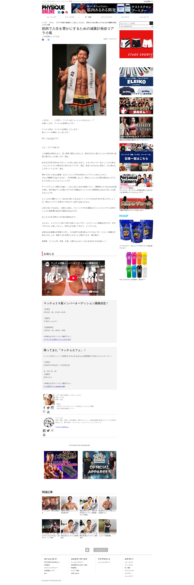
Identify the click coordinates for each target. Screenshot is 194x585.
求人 (45, 573)
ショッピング (144, 17)
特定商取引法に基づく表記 (79, 565)
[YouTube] (48, 411)
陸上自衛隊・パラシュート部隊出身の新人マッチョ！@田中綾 (88, 536)
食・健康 (88, 17)
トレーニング (51, 17)
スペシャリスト (106, 17)
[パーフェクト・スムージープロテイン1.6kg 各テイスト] (136, 231)
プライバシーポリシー (51, 568)
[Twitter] (48, 407)
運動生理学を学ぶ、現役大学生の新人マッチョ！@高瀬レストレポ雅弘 (88, 513)
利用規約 (73, 568)
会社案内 (47, 565)
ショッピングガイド (77, 562)
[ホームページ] (44, 430)
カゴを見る (147, 1)
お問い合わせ (75, 573)
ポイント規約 (75, 570)
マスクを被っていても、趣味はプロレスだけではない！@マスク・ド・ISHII (51, 536)
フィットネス (69, 17)
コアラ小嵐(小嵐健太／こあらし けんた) (70, 22)
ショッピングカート (104, 562)
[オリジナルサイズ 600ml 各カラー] (136, 265)
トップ (44, 22)
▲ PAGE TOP (100, 550)
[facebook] (44, 407)
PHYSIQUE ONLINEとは (51, 562)
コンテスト (125, 17)
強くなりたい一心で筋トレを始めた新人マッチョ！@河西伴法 (69, 536)
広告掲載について (49, 570)
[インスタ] (52, 407)
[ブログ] (44, 411)
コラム (51, 22)
